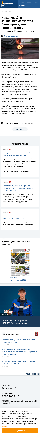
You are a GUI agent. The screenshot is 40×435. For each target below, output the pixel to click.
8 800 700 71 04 (25, 5)
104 (15, 388)
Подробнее (6, 426)
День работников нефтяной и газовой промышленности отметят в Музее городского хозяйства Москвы (19, 351)
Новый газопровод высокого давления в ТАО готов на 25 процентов (18, 217)
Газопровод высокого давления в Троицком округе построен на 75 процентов (19, 154)
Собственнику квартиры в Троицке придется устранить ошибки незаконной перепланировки (18, 188)
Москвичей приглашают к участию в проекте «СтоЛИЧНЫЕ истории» (19, 362)
